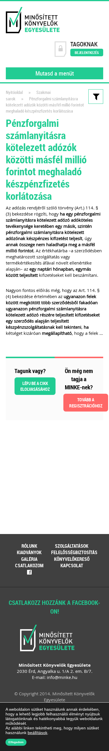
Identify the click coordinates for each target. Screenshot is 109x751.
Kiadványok (29, 552)
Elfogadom (16, 742)
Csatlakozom (29, 565)
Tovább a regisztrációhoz (85, 403)
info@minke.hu (62, 677)
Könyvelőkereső (72, 559)
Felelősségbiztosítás (74, 552)
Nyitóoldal (14, 92)
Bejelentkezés (87, 52)
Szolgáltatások (71, 546)
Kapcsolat (71, 565)
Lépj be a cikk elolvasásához (35, 386)
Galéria (29, 559)
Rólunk (29, 546)
